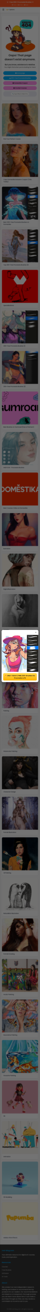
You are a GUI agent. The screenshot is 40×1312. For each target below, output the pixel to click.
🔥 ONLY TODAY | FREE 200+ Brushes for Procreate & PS (20, 677)
